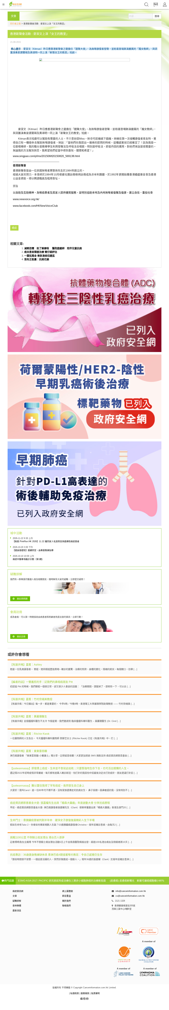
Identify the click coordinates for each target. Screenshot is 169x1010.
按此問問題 (22, 598)
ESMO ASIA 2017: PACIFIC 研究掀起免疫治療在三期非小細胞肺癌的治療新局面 (62, 880)
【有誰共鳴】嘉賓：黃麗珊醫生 (28, 716)
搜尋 (157, 16)
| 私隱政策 (74, 993)
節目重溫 (66, 896)
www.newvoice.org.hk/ (26, 199)
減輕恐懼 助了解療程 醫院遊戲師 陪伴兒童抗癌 (53, 248)
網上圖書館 (67, 891)
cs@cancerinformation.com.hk (130, 896)
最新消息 (17, 910)
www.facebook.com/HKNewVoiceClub (35, 205)
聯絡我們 (66, 905)
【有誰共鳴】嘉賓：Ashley (26, 664)
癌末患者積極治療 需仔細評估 (40, 251)
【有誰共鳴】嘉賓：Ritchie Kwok (29, 733)
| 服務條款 (85, 993)
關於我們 (66, 901)
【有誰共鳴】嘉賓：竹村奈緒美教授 (31, 699)
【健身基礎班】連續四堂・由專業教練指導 (33, 550)
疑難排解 (17, 901)
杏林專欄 (17, 905)
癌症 (137, 174)
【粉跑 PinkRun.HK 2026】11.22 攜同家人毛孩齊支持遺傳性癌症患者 (46, 541)
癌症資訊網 (18, 891)
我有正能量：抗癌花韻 (36, 259)
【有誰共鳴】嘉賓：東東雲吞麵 (28, 751)
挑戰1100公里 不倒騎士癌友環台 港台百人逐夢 (37, 837)
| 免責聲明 (95, 993)
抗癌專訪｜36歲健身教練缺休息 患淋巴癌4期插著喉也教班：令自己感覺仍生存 (56, 854)
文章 (15, 896)
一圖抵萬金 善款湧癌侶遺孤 (39, 255)
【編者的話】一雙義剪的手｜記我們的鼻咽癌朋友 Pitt (41, 682)
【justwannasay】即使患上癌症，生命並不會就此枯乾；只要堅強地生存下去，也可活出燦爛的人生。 (69, 768)
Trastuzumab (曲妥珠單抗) (99, 888)
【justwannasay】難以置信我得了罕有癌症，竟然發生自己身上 (47, 785)
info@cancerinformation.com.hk (131, 891)
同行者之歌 (15, 23)
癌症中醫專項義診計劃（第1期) (27, 559)
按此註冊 (21, 636)
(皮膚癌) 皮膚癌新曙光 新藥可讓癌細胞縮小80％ (137, 880)
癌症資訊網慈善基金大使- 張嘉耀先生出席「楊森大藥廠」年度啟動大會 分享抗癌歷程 (60, 802)
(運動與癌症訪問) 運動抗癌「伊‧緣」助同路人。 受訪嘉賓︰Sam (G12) (41, 888)
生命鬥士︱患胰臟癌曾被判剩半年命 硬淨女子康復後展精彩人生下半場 (52, 820)
